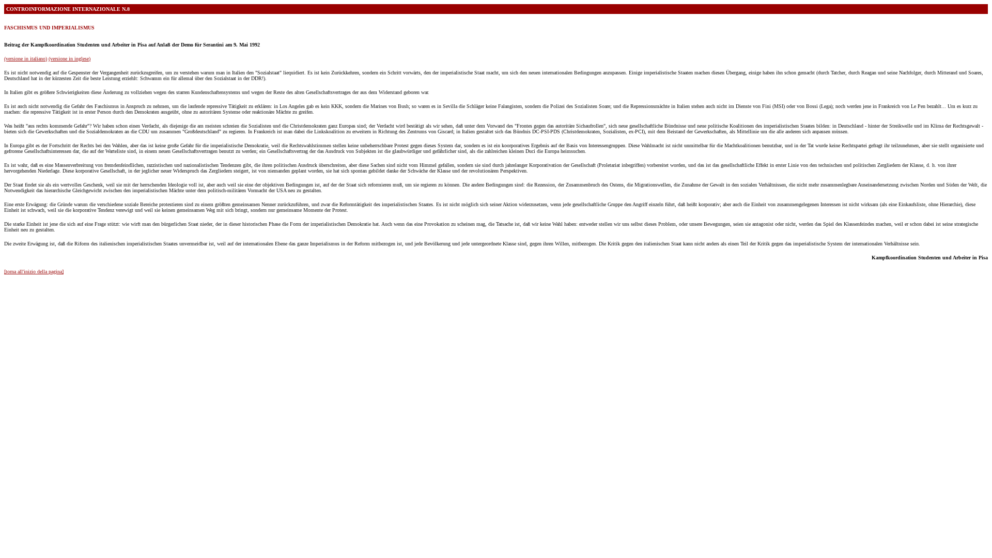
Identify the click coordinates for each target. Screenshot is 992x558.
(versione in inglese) (69, 58)
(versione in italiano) (25, 58)
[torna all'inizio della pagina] (34, 271)
